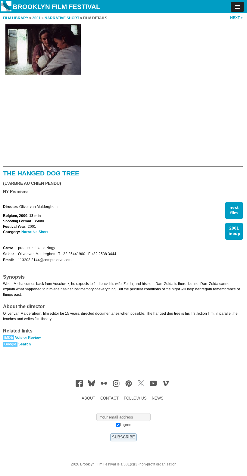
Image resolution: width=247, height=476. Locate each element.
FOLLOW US (135, 398)
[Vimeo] (165, 383)
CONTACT (109, 398)
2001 (36, 18)
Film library (15, 18)
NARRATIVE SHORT (62, 18)
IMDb (8, 337)
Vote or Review (28, 337)
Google (10, 344)
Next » (236, 18)
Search (24, 344)
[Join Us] (79, 383)
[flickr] (104, 383)
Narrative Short (34, 232)
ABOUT (88, 398)
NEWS (158, 398)
